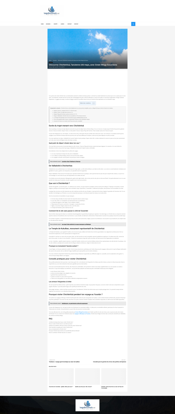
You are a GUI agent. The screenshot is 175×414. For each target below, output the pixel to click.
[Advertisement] (110, 11)
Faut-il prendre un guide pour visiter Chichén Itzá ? (61, 327)
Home (42, 24)
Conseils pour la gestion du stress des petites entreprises (109, 361)
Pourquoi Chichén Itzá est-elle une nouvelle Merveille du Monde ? (64, 330)
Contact (69, 24)
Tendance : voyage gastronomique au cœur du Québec (64, 361)
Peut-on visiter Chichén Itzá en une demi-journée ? (60, 323)
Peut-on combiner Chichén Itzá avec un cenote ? (60, 332)
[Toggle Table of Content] (92, 103)
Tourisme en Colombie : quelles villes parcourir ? (61, 386)
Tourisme (50, 62)
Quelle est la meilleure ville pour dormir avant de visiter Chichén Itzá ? (65, 325)
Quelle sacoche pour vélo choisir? (83, 386)
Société (55, 24)
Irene (51, 67)
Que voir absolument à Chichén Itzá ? (57, 329)
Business (48, 24)
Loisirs (62, 24)
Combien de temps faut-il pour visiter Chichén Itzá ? (61, 322)
